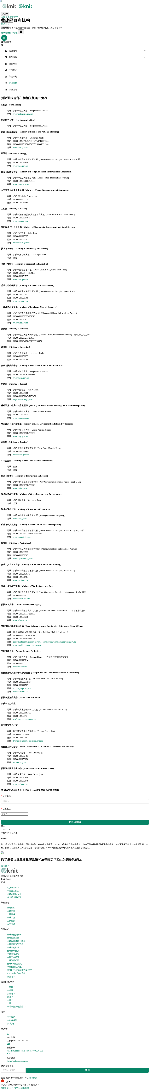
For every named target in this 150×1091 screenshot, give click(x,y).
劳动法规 (13, 77)
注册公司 (13, 89)
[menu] (75, 70)
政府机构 (13, 83)
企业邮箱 (6, 796)
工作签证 (13, 70)
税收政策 (13, 64)
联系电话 (6, 809)
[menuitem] (75, 51)
